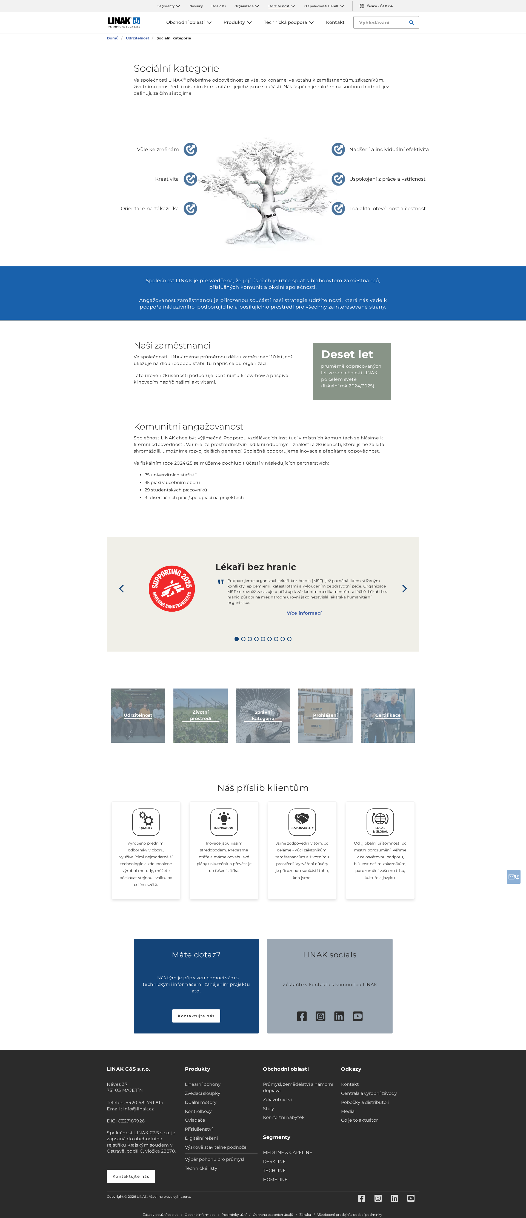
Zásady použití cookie (160, 1215)
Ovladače (195, 1120)
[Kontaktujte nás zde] (514, 877)
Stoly (268, 1108)
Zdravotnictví (277, 1099)
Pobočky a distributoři (365, 1102)
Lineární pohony (203, 1084)
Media (348, 1111)
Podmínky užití (234, 1215)
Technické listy (201, 1168)
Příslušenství (199, 1129)
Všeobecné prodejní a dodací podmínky (349, 1215)
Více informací (304, 613)
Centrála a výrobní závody (369, 1093)
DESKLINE (274, 1161)
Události (218, 6)
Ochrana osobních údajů (273, 1215)
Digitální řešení (201, 1138)
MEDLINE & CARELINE (287, 1152)
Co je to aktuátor (359, 1120)
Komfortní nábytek (284, 1117)
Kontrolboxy (198, 1111)
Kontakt (350, 1084)
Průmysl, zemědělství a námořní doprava (298, 1087)
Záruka (305, 1215)
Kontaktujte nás (196, 1015)
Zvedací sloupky (202, 1093)
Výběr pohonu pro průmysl (214, 1159)
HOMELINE (275, 1179)
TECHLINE (274, 1170)
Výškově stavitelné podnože (216, 1147)
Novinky (196, 6)
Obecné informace (200, 1215)
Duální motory (200, 1102)
